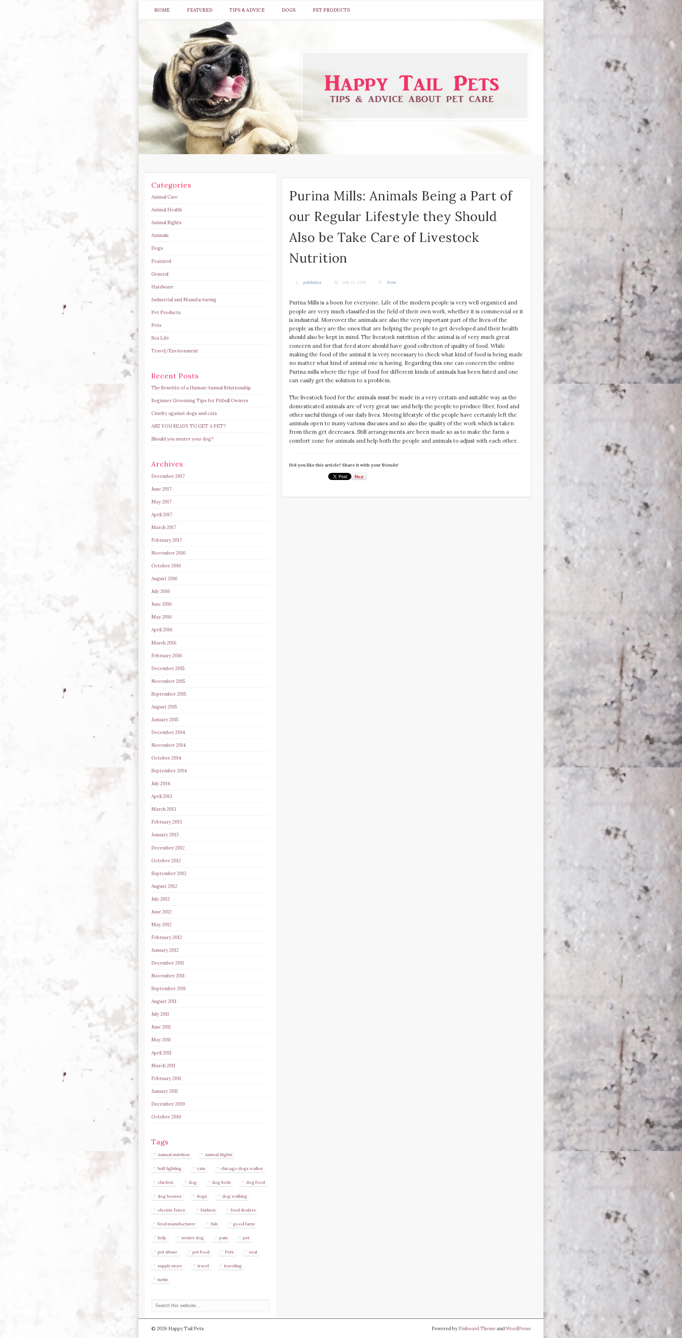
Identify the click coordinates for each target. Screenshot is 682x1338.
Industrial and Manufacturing (183, 300)
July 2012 (160, 899)
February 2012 (166, 937)
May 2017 (161, 502)
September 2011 (168, 989)
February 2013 (166, 822)
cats (201, 1168)
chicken (165, 1182)
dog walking (234, 1196)
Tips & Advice (247, 10)
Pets (391, 282)
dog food (255, 1182)
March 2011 (163, 1066)
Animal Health (166, 210)
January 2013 (165, 835)
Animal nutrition (174, 1154)
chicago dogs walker (242, 1168)
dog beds (221, 1182)
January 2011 (164, 1091)
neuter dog (193, 1237)
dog (193, 1182)
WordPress (518, 1329)
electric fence (171, 1210)
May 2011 (161, 1040)
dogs (202, 1196)
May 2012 (161, 925)
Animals (160, 235)
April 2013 (161, 796)
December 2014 (168, 732)
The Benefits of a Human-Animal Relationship (201, 388)
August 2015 (164, 707)
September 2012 (168, 873)
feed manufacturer (176, 1223)
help (162, 1237)
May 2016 (161, 617)
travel (203, 1265)
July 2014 (160, 784)
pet (246, 1237)
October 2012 (166, 861)
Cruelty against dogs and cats (184, 413)
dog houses (170, 1196)
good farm (244, 1223)
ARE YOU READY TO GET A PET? (188, 426)
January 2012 (165, 950)
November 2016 (168, 553)
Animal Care (164, 197)
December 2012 (168, 848)
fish (214, 1223)
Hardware (162, 287)
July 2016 (160, 591)
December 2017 (168, 476)
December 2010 (168, 1104)
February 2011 (166, 1078)
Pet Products (331, 10)
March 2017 (163, 527)
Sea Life (160, 338)
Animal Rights (166, 223)
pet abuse (167, 1252)
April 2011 (161, 1053)
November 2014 (168, 745)
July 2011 (160, 1014)
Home (162, 10)
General (159, 274)
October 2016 (166, 566)
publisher (312, 282)
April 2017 (161, 515)
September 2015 (168, 694)
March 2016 (164, 643)
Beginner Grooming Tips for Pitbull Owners (199, 401)
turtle (163, 1279)
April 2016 (162, 630)
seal (253, 1252)
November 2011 (168, 976)
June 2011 (161, 1027)
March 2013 (163, 809)
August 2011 (164, 1001)
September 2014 (169, 771)
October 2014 (166, 758)
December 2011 (167, 963)
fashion (208, 1210)
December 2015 (168, 668)
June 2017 (161, 489)
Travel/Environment (174, 351)
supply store (170, 1265)
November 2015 (168, 681)
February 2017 (166, 540)
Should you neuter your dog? (182, 439)
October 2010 (166, 1117)
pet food (201, 1252)
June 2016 (161, 604)
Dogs (289, 10)
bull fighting (170, 1168)
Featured (199, 10)
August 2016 (164, 579)
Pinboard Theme (477, 1329)
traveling (233, 1265)
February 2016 (166, 656)
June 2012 (161, 912)
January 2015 (165, 720)
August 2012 (164, 886)
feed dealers (243, 1210)
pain (223, 1237)
